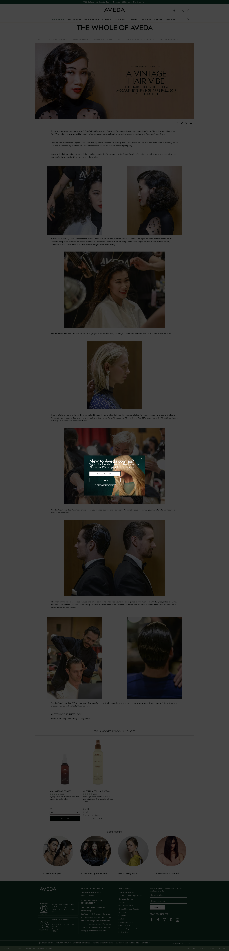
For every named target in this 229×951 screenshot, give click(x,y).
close (134, 458)
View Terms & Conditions (105, 485)
